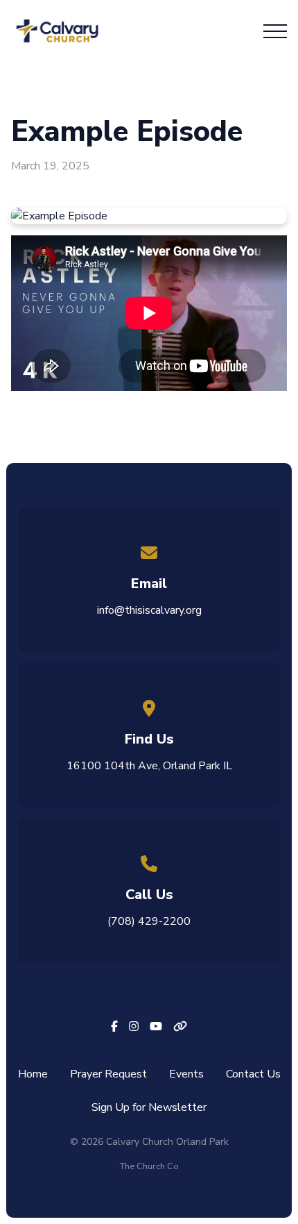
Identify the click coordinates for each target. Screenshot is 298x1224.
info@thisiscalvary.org (149, 610)
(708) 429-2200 (149, 921)
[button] (275, 31)
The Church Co (149, 1166)
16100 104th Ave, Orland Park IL (149, 765)
